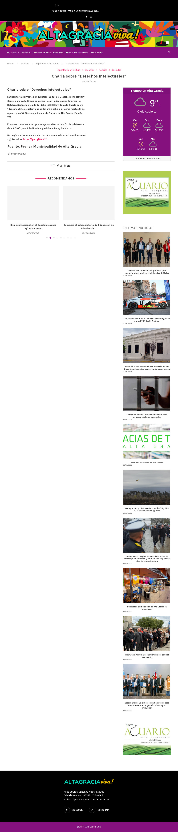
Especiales (97, 52)
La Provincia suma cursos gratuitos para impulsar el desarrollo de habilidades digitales (147, 271)
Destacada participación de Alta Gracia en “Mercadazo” (147, 608)
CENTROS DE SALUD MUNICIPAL (48, 52)
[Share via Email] (68, 165)
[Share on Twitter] (61, 165)
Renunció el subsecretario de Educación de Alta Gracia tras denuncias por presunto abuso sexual (146, 367)
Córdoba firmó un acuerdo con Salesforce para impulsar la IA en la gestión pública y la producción (147, 705)
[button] (55, 5)
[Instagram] (91, 16)
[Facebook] (86, 16)
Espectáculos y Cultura (47, 63)
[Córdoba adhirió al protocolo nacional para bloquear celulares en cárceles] (89, 203)
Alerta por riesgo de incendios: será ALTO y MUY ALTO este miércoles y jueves (146, 509)
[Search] (169, 53)
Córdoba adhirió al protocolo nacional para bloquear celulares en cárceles (147, 415)
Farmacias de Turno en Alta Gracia (147, 462)
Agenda (26, 52)
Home (10, 63)
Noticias (12, 52)
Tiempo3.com (152, 158)
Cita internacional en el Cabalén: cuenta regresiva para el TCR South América (147, 319)
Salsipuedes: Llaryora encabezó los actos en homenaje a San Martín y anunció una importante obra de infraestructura (147, 559)
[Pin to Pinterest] (65, 165)
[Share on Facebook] (58, 165)
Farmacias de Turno (77, 52)
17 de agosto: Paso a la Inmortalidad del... (75, 11)
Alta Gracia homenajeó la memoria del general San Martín (147, 656)
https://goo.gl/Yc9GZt (35, 139)
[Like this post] (54, 165)
